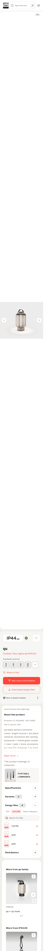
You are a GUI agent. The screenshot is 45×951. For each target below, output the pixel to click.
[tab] (7, 811)
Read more (10, 755)
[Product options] (34, 876)
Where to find (12, 672)
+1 (34, 901)
